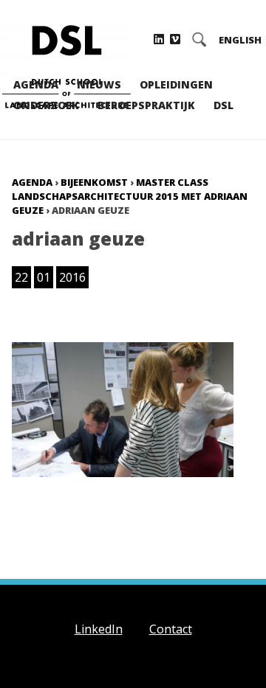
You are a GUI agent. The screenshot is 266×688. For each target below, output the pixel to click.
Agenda (35, 84)
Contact (170, 629)
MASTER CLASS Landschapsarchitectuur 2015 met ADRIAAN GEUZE (130, 196)
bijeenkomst (94, 182)
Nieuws (99, 84)
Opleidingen (176, 84)
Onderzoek (46, 105)
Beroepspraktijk (146, 105)
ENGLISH (240, 40)
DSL (223, 105)
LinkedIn (99, 629)
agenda (32, 182)
